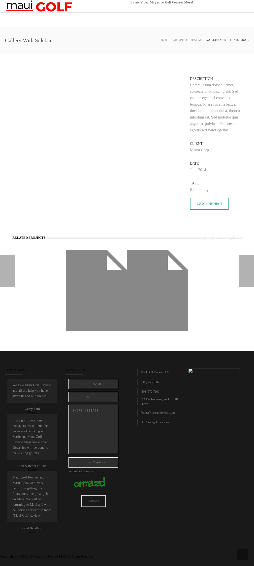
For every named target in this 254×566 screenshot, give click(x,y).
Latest (134, 2)
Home (164, 40)
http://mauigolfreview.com (156, 422)
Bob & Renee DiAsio (32, 466)
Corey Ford (32, 409)
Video (144, 2)
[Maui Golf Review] (39, 6)
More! (188, 2)
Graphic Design (188, 40)
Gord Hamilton (32, 528)
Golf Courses (174, 2)
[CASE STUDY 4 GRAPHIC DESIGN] (246, 271)
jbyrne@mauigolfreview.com (158, 412)
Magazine (157, 2)
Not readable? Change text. (81, 471)
